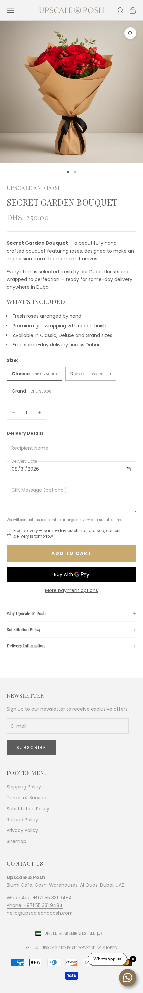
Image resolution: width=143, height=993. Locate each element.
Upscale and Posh (34, 187)
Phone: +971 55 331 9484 (35, 905)
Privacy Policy (22, 830)
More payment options (71, 590)
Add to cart (71, 553)
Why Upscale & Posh (26, 613)
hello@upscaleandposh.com (40, 913)
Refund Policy (22, 819)
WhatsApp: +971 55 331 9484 (39, 897)
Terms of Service (26, 797)
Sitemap (16, 841)
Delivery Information (26, 645)
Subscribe (31, 747)
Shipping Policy (24, 786)
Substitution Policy (24, 629)
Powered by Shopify (98, 947)
